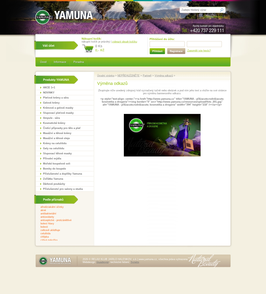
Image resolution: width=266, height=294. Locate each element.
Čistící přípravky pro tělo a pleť (62, 128)
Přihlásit (157, 51)
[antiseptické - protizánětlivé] (62, 220)
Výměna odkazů (164, 75)
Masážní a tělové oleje (56, 138)
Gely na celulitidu (53, 148)
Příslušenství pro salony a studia (63, 188)
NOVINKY (49, 92)
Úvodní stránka (105, 75)
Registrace (176, 51)
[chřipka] (62, 237)
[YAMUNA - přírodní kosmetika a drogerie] (162, 155)
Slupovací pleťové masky (58, 112)
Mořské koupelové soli (56, 163)
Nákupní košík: (92, 38)
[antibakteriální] (62, 213)
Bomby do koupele (54, 168)
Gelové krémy (51, 102)
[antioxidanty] (62, 217)
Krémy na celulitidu (55, 143)
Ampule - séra (51, 117)
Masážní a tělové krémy (57, 133)
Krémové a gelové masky (58, 107)
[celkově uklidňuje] (62, 230)
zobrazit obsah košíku (124, 41)
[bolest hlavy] (62, 223)
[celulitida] (62, 233)
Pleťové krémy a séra (56, 97)
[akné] (62, 210)
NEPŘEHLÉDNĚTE (128, 75)
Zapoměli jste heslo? (199, 50)
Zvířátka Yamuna (53, 178)
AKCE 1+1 (49, 87)
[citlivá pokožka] (62, 240)
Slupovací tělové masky (57, 153)
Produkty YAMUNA (56, 79)
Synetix (135, 262)
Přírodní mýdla (52, 158)
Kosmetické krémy (54, 123)
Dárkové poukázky (54, 183)
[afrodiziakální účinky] (62, 207)
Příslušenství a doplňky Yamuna (62, 173)
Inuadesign (103, 262)
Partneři (147, 75)
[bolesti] (62, 227)
